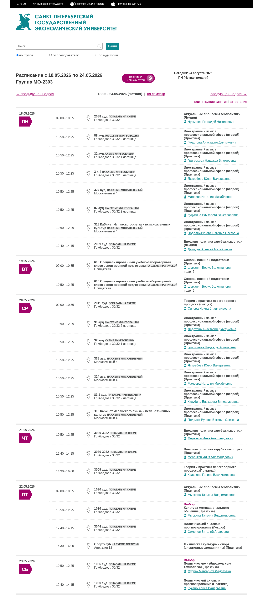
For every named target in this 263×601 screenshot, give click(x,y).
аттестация (238, 102)
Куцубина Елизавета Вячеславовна (213, 215)
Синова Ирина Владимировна (209, 308)
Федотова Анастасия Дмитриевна (212, 142)
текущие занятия (215, 102)
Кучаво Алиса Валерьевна (207, 588)
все (197, 102)
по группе (25, 55)
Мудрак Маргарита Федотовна (209, 571)
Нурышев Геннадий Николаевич (211, 121)
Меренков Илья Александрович (210, 438)
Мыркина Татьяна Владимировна (211, 494)
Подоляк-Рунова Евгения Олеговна (213, 233)
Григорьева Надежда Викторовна (212, 160)
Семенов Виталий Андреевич (209, 531)
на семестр (156, 94)
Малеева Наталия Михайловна (210, 196)
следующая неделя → (228, 94)
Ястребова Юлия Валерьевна (209, 178)
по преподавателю (65, 55)
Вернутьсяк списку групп (136, 78)
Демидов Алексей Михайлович (210, 249)
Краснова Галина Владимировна (211, 474)
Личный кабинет (48, 3)
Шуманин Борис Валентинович (210, 267)
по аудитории (108, 55)
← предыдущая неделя (35, 94)
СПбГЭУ (21, 3)
